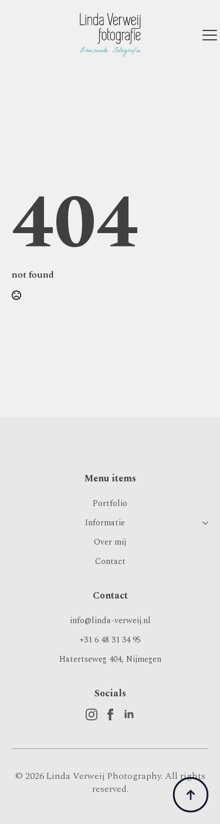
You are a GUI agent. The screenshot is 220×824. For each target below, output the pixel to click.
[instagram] (91, 714)
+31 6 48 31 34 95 (110, 640)
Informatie (105, 523)
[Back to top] (190, 794)
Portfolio (110, 503)
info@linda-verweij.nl (110, 620)
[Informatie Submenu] (203, 522)
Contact (110, 561)
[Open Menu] (209, 35)
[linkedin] (129, 714)
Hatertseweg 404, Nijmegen (110, 659)
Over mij (110, 542)
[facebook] (110, 714)
